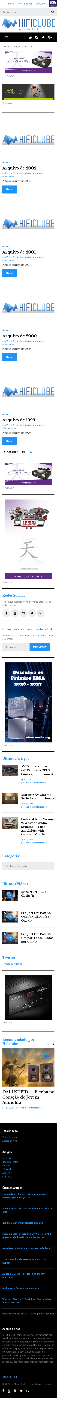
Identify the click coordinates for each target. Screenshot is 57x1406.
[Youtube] (30, 37)
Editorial (6, 1169)
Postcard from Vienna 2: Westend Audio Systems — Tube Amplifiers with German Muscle (37, 827)
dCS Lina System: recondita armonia (22, 1222)
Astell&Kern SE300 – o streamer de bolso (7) (27, 1248)
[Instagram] (36, 37)
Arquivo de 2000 (19, 336)
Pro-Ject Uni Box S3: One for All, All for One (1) (36, 916)
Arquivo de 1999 (18, 420)
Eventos (6, 1165)
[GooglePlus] (50, 37)
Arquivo (6, 162)
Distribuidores (9, 1137)
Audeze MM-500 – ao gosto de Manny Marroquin (23, 1275)
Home (11, 3)
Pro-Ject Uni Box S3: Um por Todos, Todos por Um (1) (37, 937)
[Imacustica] (28, 92)
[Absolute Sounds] (28, 62)
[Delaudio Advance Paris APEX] (28, 997)
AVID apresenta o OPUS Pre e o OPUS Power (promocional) (37, 770)
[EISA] (28, 702)
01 (23, 452)
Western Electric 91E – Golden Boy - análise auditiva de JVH (26, 1301)
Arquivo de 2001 (19, 252)
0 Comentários (9, 428)
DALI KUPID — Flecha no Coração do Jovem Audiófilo (28, 1097)
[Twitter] (43, 37)
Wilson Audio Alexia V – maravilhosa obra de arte (27, 1210)
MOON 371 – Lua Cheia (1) (33, 893)
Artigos (17, 46)
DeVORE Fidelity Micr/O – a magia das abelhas (28, 1313)
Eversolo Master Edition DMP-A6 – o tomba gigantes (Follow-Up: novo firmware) (26, 1235)
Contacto (41, 3)
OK (53, 12)
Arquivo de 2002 (19, 168)
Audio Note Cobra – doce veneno (20, 1288)
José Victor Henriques (31, 173)
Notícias (6, 1158)
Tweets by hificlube (12, 963)
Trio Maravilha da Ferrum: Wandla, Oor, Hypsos (24, 1261)
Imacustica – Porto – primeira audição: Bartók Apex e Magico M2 (24, 1195)
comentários (8, 176)
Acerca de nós (25, 3)
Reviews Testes (10, 1161)
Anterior (10, 452)
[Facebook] (25, 37)
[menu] (6, 37)
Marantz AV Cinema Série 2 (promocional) (37, 796)
